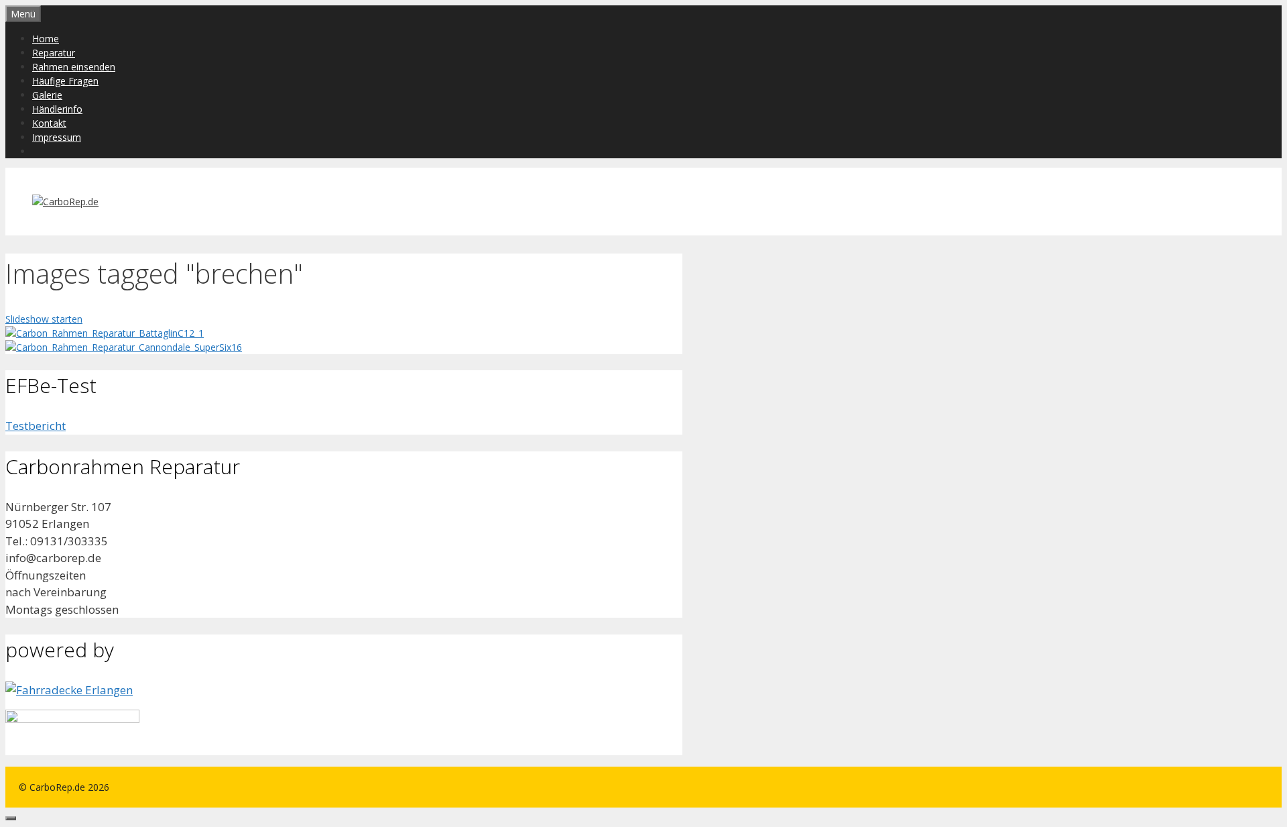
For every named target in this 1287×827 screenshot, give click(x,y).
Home (45, 38)
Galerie (47, 95)
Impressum (56, 137)
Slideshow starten (43, 319)
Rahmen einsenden (73, 66)
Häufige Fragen (65, 80)
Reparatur (53, 52)
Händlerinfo (57, 109)
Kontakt (49, 123)
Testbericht (35, 425)
